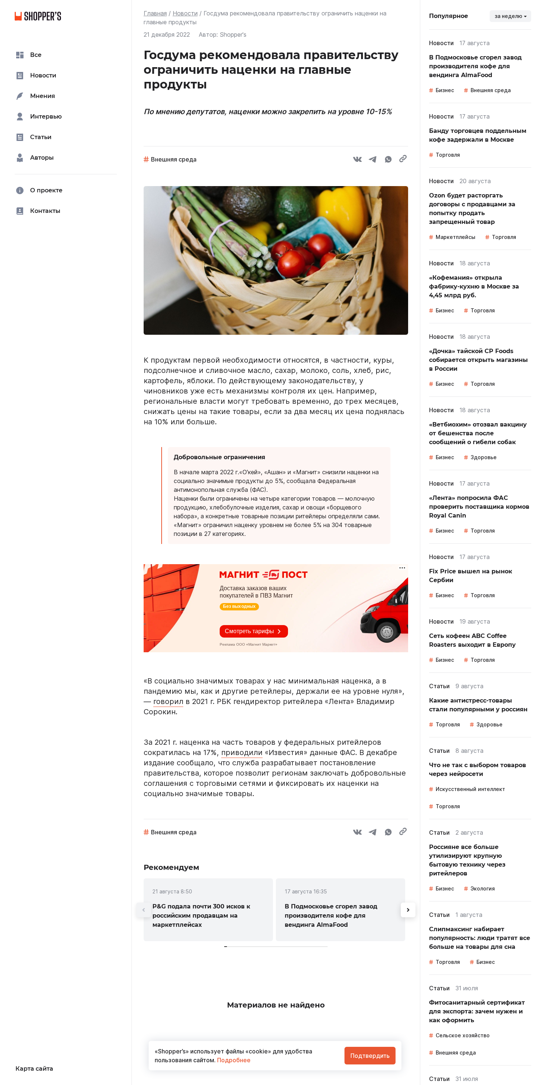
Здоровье (484, 457)
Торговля (448, 155)
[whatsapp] (388, 160)
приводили (242, 752)
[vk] (357, 160)
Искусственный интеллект (470, 789)
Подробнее (233, 1060)
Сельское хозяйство (463, 1035)
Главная (155, 13)
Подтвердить (370, 1055)
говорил (168, 701)
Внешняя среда (174, 159)
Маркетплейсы (455, 237)
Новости (185, 13)
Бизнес (445, 90)
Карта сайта (34, 1068)
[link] (208, 909)
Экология (483, 888)
